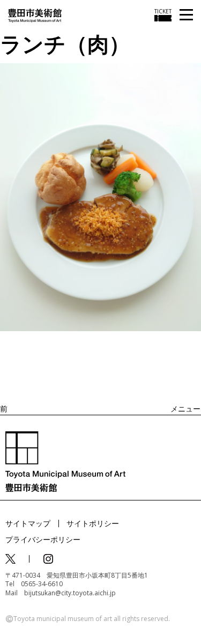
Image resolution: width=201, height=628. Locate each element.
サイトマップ (27, 523)
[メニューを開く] (186, 15)
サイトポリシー (92, 523)
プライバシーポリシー (42, 539)
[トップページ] (35, 15)
